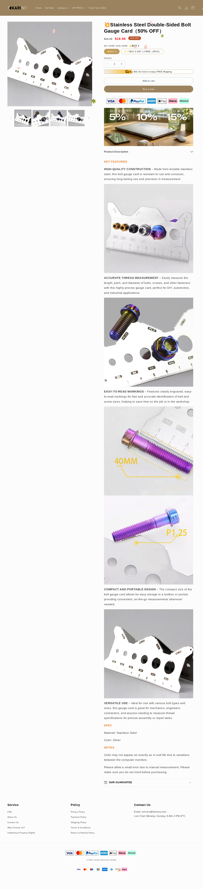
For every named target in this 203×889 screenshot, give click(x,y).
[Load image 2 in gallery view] (41, 118)
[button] (63, 8)
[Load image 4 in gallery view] (76, 118)
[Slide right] (89, 118)
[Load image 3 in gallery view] (58, 118)
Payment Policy (78, 817)
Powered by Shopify (108, 860)
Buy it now (148, 89)
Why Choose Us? (16, 827)
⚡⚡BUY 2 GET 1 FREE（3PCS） (142, 51)
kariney (96, 860)
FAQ (9, 812)
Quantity (108, 58)
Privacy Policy (78, 812)
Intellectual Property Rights (21, 833)
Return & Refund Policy (83, 833)
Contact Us (13, 822)
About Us (12, 817)
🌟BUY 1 (112, 51)
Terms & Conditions (81, 827)
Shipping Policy (78, 822)
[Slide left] (10, 118)
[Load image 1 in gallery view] (23, 118)
